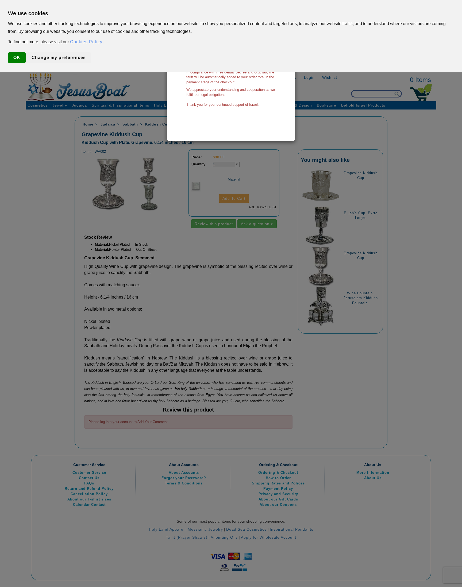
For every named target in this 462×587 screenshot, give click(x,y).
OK (16, 57)
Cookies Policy (86, 42)
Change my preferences (59, 57)
